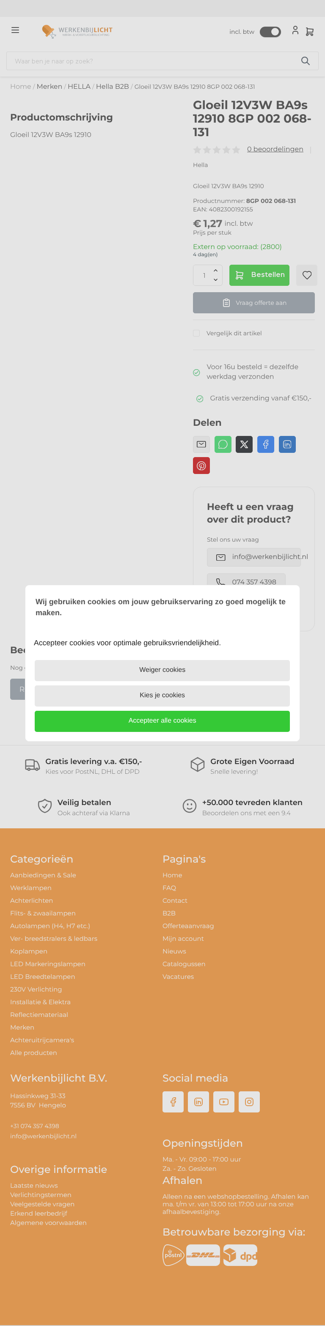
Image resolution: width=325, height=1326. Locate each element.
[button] (162, 721)
